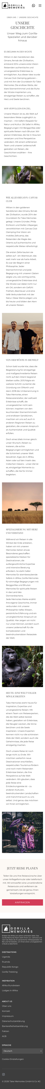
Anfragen (22, 902)
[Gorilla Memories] (13, 5)
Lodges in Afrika (10, 990)
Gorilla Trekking (10, 972)
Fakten (5, 1031)
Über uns (11, 17)
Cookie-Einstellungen (13, 1059)
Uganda (6, 957)
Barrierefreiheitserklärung (15, 1026)
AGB (4, 1036)
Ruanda (6, 962)
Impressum (8, 1016)
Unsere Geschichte (28, 17)
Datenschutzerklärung (13, 1021)
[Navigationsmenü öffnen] (40, 6)
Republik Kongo (10, 967)
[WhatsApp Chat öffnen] (33, 5)
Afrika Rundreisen (11, 985)
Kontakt (6, 1011)
